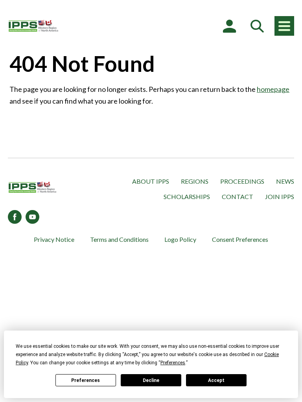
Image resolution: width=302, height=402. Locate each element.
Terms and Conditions (119, 239)
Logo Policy (180, 239)
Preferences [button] (172, 362)
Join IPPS (279, 196)
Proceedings (242, 181)
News (285, 181)
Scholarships (187, 196)
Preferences (85, 380)
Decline (151, 380)
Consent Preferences (240, 239)
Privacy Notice (54, 239)
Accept (216, 380)
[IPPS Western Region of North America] (33, 26)
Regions (194, 181)
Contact (237, 196)
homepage (273, 89)
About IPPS (150, 181)
